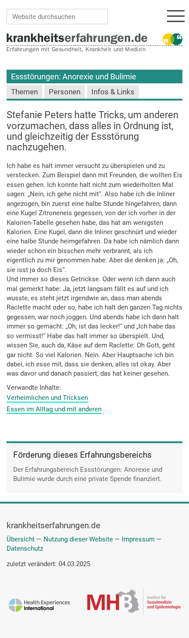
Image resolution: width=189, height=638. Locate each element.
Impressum (138, 539)
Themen (24, 92)
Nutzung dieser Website (78, 539)
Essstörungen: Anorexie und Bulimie (73, 76)
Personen (64, 92)
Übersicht (21, 539)
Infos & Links (112, 92)
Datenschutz (25, 548)
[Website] (77, 38)
